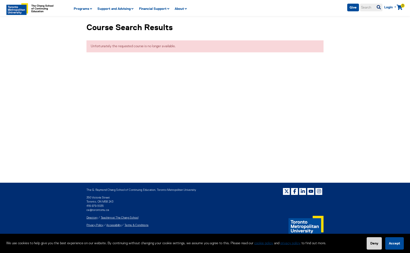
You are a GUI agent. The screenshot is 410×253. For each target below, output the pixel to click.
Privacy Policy (94, 225)
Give (353, 7)
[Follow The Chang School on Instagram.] (319, 191)
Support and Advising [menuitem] (114, 9)
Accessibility (114, 225)
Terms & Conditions (136, 225)
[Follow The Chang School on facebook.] (294, 191)
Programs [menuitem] (81, 9)
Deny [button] (374, 243)
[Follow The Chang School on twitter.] (286, 191)
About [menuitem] (179, 9)
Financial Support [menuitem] (153, 9)
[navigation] (173, 8)
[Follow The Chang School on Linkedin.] (302, 191)
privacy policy (290, 243)
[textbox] (371, 7)
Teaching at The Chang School (119, 217)
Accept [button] (394, 243)
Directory (92, 217)
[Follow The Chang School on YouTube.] (311, 191)
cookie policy (263, 243)
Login (389, 7)
